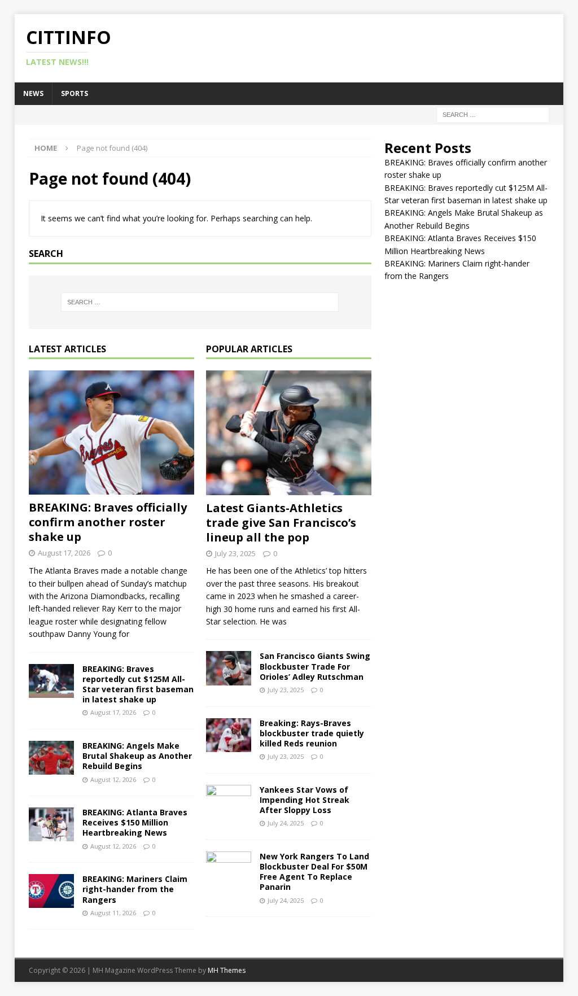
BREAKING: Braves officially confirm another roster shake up (108, 522)
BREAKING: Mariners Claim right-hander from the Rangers (134, 889)
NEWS (33, 93)
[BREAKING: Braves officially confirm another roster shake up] (111, 432)
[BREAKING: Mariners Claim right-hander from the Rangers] (51, 891)
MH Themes (227, 970)
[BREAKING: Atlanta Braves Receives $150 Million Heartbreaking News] (51, 824)
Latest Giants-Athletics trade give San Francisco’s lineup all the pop (281, 522)
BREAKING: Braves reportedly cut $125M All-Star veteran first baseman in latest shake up (138, 684)
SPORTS (74, 93)
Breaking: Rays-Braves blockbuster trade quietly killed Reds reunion (312, 733)
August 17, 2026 (64, 553)
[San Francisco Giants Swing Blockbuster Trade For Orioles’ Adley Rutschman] (228, 668)
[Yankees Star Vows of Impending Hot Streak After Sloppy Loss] (228, 802)
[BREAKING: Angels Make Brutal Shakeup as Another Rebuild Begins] (51, 758)
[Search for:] (492, 113)
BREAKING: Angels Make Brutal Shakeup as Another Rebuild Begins (137, 755)
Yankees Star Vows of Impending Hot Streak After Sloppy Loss (304, 799)
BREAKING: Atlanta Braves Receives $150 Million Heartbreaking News (134, 822)
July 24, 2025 (286, 823)
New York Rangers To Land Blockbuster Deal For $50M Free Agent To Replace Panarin (314, 872)
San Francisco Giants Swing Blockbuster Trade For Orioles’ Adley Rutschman (315, 666)
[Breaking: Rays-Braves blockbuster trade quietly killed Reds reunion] (228, 735)
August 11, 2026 (113, 912)
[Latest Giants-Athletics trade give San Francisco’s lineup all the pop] (288, 432)
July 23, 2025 (235, 553)
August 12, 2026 (113, 779)
